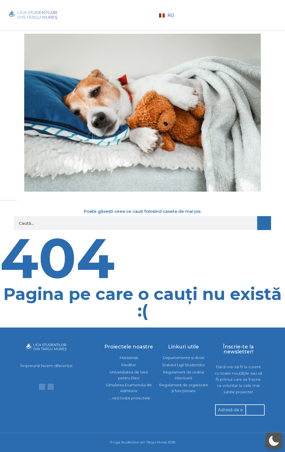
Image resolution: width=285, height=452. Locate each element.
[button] (149, 15)
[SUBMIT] (255, 410)
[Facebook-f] (42, 387)
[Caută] (264, 223)
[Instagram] (51, 387)
